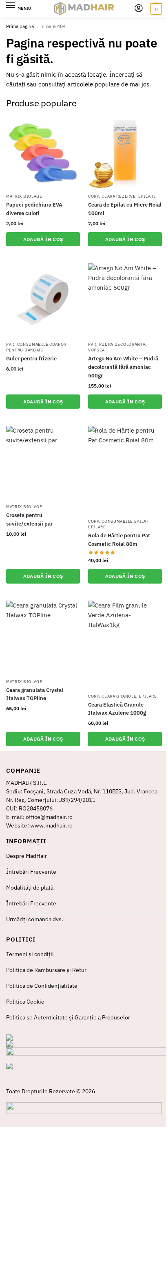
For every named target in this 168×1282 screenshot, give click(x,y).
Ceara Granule (119, 696)
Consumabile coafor (42, 344)
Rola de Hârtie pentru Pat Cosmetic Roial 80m (119, 539)
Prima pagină (20, 26)
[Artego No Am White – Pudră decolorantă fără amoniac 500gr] (125, 300)
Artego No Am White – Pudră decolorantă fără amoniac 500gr (123, 367)
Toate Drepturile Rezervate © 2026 (50, 1091)
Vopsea (96, 350)
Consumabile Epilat (125, 521)
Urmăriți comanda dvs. (34, 919)
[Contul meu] (139, 8)
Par (10, 344)
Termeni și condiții (30, 954)
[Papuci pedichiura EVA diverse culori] (43, 152)
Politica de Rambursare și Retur (46, 970)
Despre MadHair (26, 856)
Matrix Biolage (24, 196)
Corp (93, 196)
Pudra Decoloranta (122, 344)
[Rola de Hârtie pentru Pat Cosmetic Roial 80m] (125, 470)
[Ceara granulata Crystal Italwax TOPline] (43, 637)
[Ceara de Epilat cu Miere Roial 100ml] (125, 152)
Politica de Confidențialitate (41, 985)
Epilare (147, 196)
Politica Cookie (25, 1001)
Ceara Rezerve (118, 196)
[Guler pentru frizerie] (43, 300)
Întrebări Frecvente (31, 871)
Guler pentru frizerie (31, 358)
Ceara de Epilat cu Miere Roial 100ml (124, 209)
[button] (155, 9)
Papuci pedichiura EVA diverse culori (34, 209)
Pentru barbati (24, 350)
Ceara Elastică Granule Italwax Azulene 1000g (117, 709)
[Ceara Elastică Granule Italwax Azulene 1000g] (125, 645)
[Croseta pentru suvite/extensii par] (43, 462)
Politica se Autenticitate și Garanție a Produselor (68, 1017)
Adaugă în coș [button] (43, 239)
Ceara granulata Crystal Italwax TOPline (34, 694)
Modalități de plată (29, 887)
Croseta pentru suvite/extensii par (29, 519)
